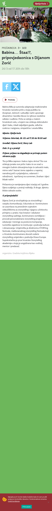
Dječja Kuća (40, 3)
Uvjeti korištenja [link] (14, 501)
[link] (4, 3)
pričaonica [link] (9, 48)
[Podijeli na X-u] (15, 86)
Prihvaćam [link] (26, 507)
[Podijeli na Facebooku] (6, 86)
